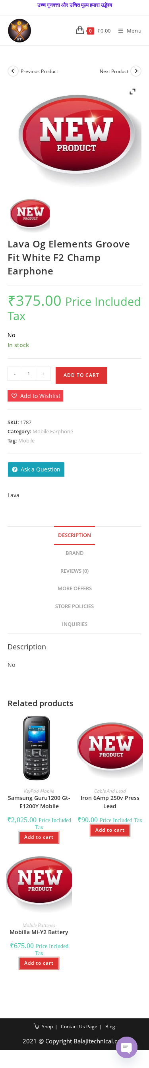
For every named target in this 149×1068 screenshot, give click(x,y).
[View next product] (135, 71)
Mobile (26, 440)
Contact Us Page (79, 1026)
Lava (13, 495)
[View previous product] (13, 71)
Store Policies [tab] (74, 606)
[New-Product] (30, 214)
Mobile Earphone (53, 431)
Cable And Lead (110, 791)
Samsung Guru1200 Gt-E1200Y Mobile (39, 802)
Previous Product (39, 71)
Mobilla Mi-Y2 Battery (39, 932)
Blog (110, 1026)
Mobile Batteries (39, 925)
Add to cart (81, 375)
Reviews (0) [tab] (74, 571)
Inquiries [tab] (74, 624)
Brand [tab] (75, 553)
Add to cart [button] (39, 837)
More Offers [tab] (75, 588)
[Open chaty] (126, 1047)
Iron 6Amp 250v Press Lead (110, 802)
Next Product (114, 71)
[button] (35, 396)
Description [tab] (74, 535)
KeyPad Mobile (39, 791)
